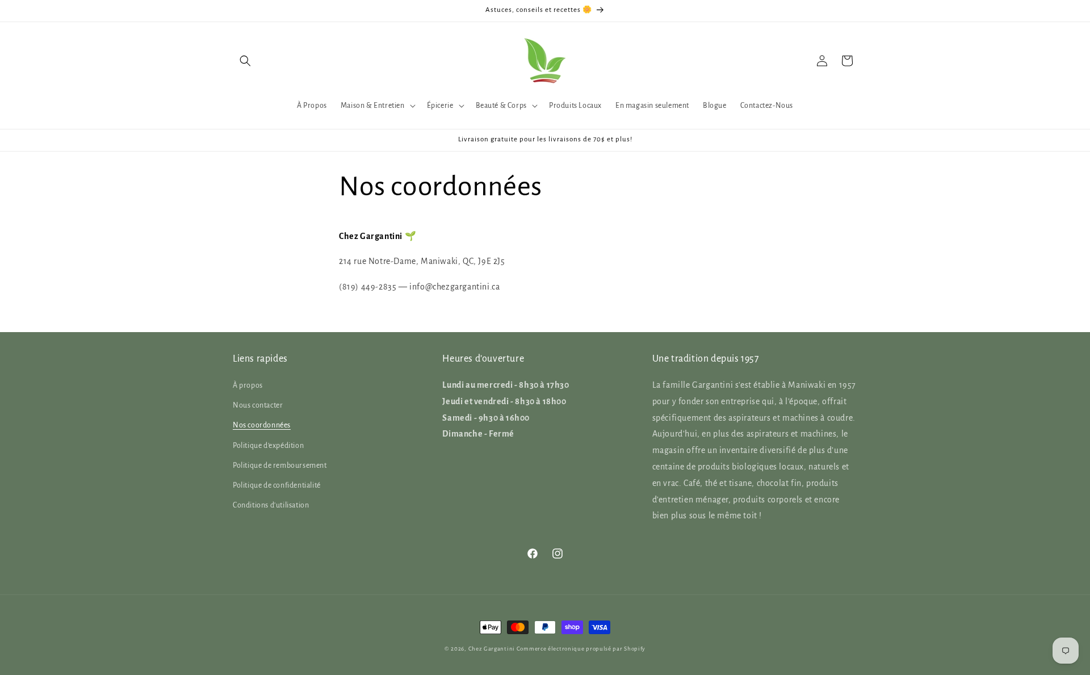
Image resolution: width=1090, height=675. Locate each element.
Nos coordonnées (262, 426)
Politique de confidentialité (277, 485)
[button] (245, 60)
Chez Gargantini (491, 648)
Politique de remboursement (280, 465)
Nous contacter (258, 405)
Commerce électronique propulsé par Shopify (581, 648)
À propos (248, 385)
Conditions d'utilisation (271, 505)
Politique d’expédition (268, 446)
